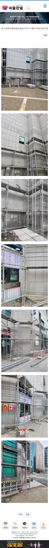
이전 (20, 514)
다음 (27, 514)
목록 (45, 35)
